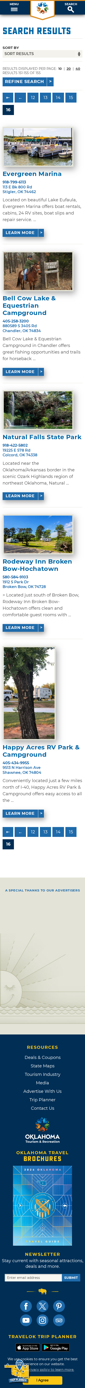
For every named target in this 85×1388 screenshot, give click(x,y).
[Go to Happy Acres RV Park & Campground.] (29, 693)
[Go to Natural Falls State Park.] (38, 410)
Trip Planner (42, 1099)
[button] (14, 8)
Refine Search (24, 81)
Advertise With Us (42, 1091)
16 (8, 109)
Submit (71, 1278)
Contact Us (42, 1108)
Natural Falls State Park (42, 437)
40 (78, 69)
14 (58, 97)
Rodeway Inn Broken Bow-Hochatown (37, 565)
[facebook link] (26, 1306)
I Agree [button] (42, 1380)
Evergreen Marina (32, 174)
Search (71, 4)
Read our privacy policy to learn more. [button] (42, 1370)
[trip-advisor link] (59, 1320)
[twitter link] (42, 1306)
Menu (14, 4)
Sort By (11, 48)
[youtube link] (26, 1320)
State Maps (43, 1066)
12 (33, 97)
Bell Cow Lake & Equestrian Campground (29, 306)
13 (45, 97)
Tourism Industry (42, 1074)
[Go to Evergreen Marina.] (38, 147)
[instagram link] (42, 1320)
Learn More (20, 233)
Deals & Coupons (43, 1057)
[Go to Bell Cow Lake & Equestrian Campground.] (38, 271)
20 (69, 69)
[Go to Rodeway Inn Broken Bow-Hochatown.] (38, 534)
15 (71, 97)
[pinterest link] (59, 1306)
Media (42, 1083)
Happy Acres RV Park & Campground (41, 751)
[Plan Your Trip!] (17, 1371)
